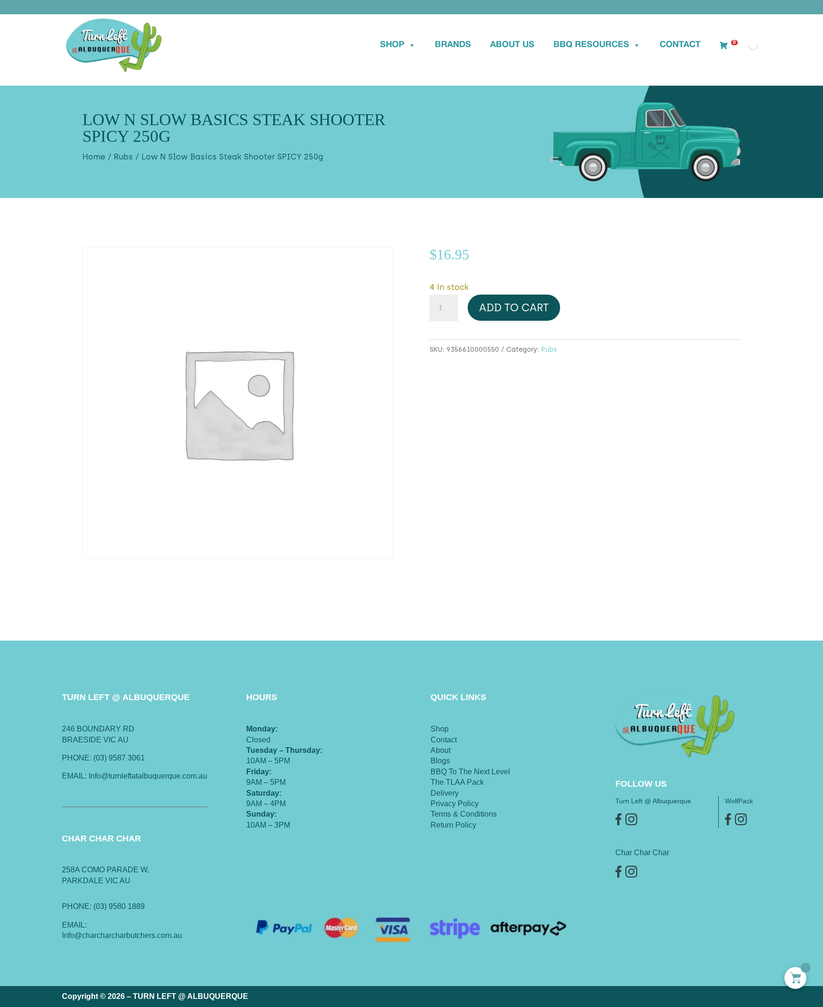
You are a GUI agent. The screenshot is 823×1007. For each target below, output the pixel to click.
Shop (392, 45)
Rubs (123, 156)
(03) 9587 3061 (119, 758)
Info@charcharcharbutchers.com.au (122, 935)
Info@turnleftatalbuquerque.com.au (148, 776)
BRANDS (453, 45)
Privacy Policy (455, 804)
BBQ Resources (591, 45)
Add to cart (514, 307)
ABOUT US (512, 45)
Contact (680, 45)
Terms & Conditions (464, 814)
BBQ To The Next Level (470, 772)
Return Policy (453, 825)
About (441, 750)
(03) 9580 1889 (119, 906)
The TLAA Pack (457, 782)
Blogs (440, 761)
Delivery (445, 793)
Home (93, 156)
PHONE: (77, 906)
